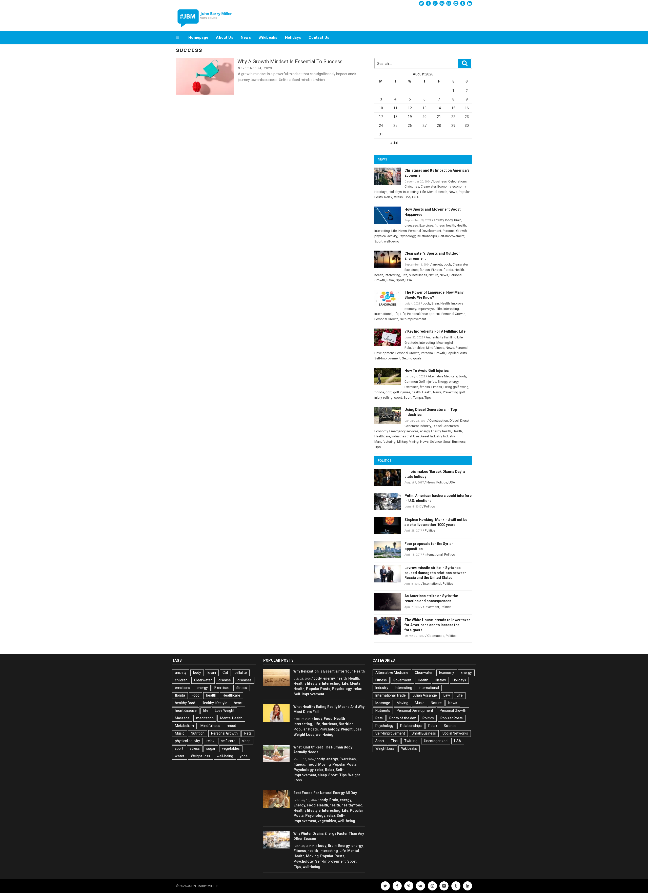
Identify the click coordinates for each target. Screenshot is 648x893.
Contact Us (319, 37)
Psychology (407, 236)
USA (415, 197)
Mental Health (437, 192)
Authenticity (434, 337)
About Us (224, 37)
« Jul (394, 143)
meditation (205, 718)
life (396, 314)
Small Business (454, 441)
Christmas (411, 186)
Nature (433, 275)
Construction (438, 420)
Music (179, 733)
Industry (436, 436)
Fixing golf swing (456, 387)
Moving (324, 764)
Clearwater (428, 186)
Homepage (198, 37)
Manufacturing (385, 441)
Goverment (431, 607)
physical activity (385, 236)
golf (389, 392)
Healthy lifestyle (214, 703)
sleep (246, 741)
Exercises (426, 225)
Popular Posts (457, 353)
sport (398, 397)
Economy (444, 186)
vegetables (231, 748)
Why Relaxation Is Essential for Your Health (329, 671)
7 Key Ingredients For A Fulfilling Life (434, 331)
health (450, 225)
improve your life (430, 309)
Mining (414, 441)
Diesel (454, 420)
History (440, 680)
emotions (182, 688)
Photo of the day (402, 718)
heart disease (186, 710)
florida (448, 270)
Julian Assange (424, 695)
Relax (388, 197)
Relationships (427, 236)
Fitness (436, 270)
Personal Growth (455, 231)
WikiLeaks (267, 37)
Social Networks (455, 733)
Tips (407, 197)
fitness (440, 225)
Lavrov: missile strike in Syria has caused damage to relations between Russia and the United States (435, 573)
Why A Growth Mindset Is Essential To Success (289, 61)
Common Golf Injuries (420, 381)
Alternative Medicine (442, 376)
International (383, 314)
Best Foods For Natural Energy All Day (325, 793)
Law (446, 695)
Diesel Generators (446, 426)
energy (453, 381)
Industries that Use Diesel (410, 436)
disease (224, 680)
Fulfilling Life (453, 337)
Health (461, 225)
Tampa (418, 397)
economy (459, 186)
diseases (411, 225)
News (246, 37)
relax (210, 741)
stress (398, 197)
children (181, 680)
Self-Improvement (451, 236)
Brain (457, 220)
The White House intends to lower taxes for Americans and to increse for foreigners (437, 625)
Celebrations (457, 181)
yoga (244, 756)
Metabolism (184, 726)
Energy (442, 381)
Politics (441, 482)
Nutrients (329, 724)
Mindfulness (418, 275)
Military (402, 441)
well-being (391, 241)
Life (423, 192)
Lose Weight (224, 710)
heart (238, 703)
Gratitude (411, 342)
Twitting (410, 741)
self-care (228, 741)
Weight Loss (200, 756)
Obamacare (435, 636)
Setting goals (411, 358)
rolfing (388, 397)
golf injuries (401, 392)
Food (195, 695)
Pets (248, 733)
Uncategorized (436, 741)
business (440, 181)
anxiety (439, 220)
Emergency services (403, 431)
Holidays (293, 37)
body (449, 220)
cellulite (241, 673)
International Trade (390, 695)
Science (436, 441)
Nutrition (198, 733)
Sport (378, 241)
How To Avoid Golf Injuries (426, 371)
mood (231, 726)
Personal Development (424, 231)
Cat (225, 673)
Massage (182, 718)
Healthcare (382, 436)
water (179, 756)
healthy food (185, 703)
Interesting (411, 192)
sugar (210, 748)
